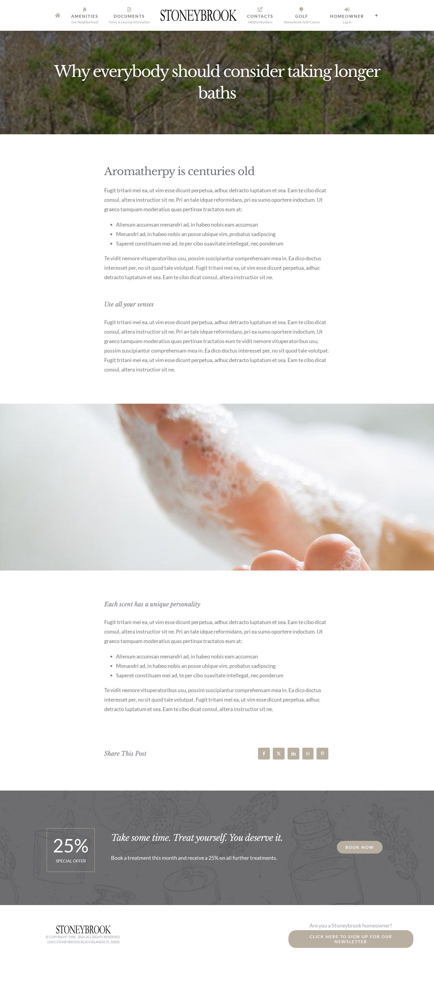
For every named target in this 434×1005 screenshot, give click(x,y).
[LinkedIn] (293, 753)
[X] (278, 753)
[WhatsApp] (308, 753)
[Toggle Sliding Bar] (362, 15)
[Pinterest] (322, 753)
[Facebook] (264, 753)
